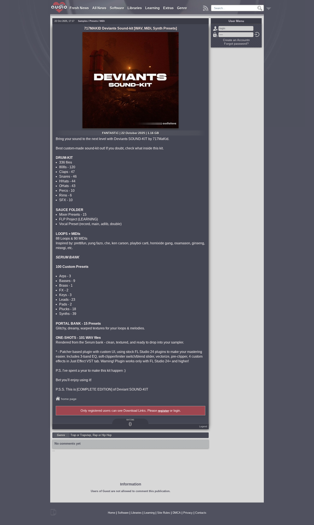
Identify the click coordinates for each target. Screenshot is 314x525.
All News (99, 8)
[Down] (269, 7)
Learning (152, 8)
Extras (168, 8)
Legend (203, 426)
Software (117, 8)
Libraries (135, 8)
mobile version (53, 512)
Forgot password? (215, 34)
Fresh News (79, 8)
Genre (182, 8)
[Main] (59, 2)
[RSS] (206, 7)
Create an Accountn (236, 40)
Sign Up (215, 28)
